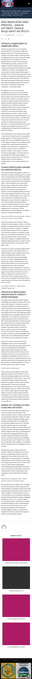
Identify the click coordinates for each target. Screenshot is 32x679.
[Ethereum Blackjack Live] (16, 577)
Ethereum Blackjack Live (16, 591)
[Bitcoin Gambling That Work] (16, 634)
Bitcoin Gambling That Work (16, 647)
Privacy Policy (16, 660)
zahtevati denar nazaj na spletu (10, 368)
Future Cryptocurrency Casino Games (16, 562)
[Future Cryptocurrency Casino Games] (16, 549)
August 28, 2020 (10, 35)
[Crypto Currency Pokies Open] (16, 606)
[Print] (9, 39)
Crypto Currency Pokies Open (16, 619)
